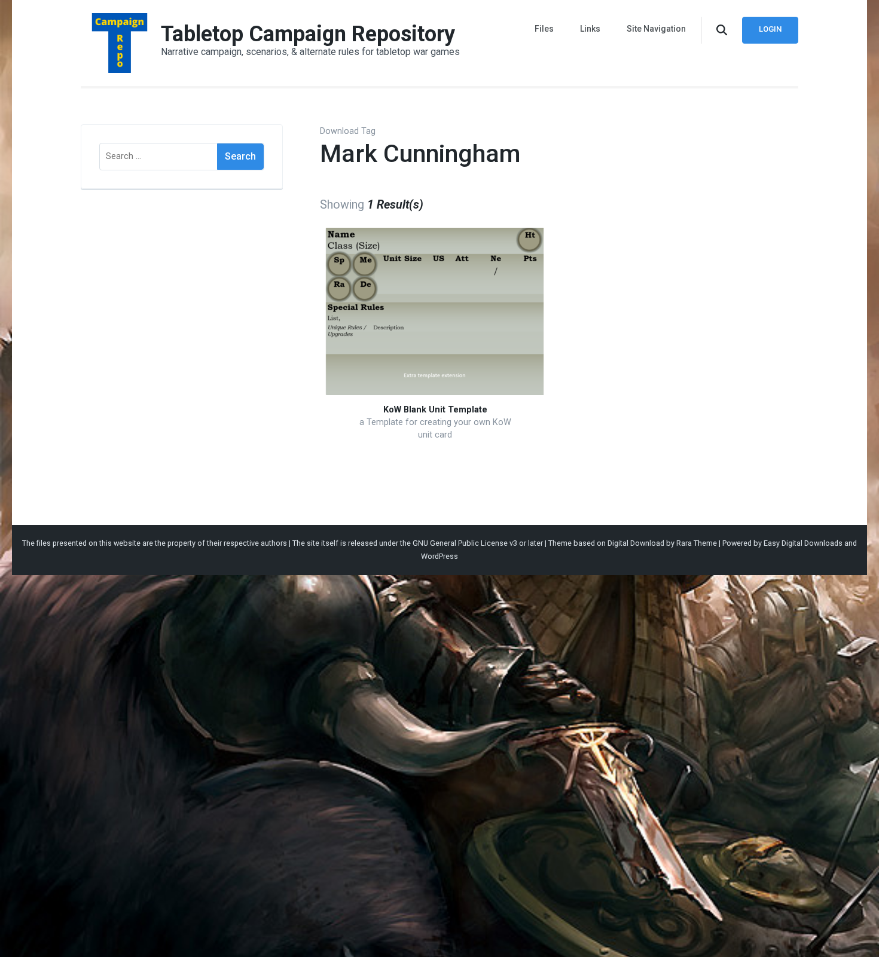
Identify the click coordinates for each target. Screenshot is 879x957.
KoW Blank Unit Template (435, 410)
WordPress (439, 556)
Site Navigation (656, 28)
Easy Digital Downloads (803, 543)
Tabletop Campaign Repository (308, 34)
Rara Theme (696, 543)
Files (544, 28)
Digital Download (636, 543)
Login (770, 29)
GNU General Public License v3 (465, 543)
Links (590, 28)
